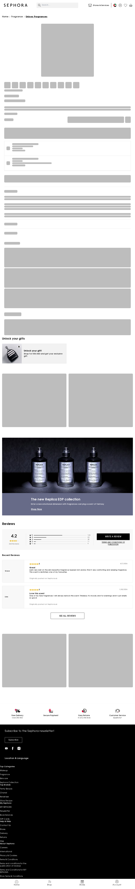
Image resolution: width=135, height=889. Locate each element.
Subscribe (13, 740)
